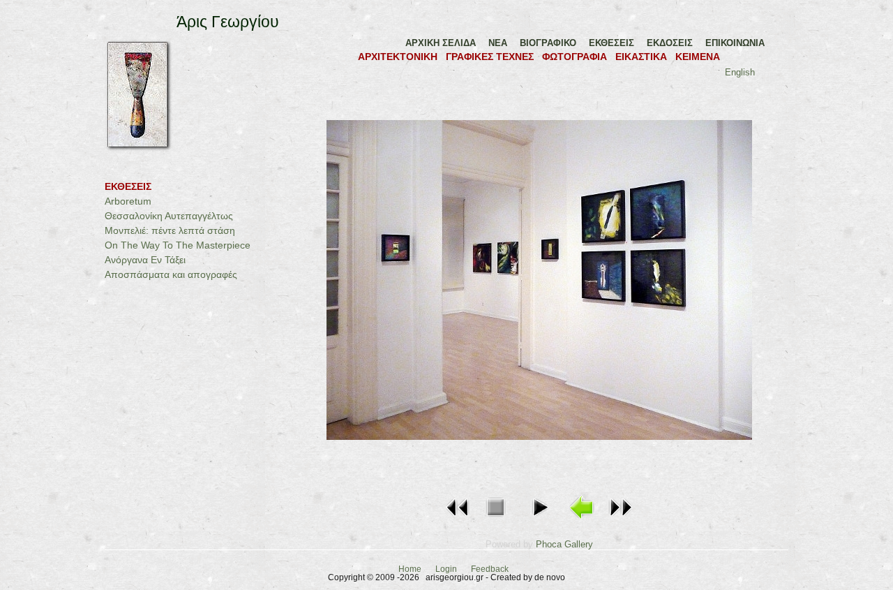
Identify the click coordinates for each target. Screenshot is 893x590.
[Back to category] (582, 520)
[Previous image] (457, 520)
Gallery (578, 544)
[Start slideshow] (539, 520)
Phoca (549, 544)
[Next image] (620, 520)
